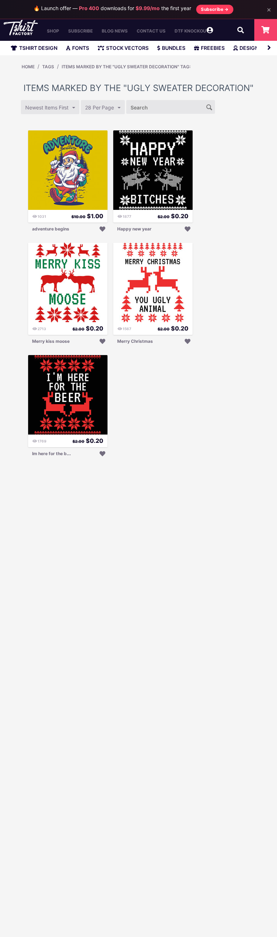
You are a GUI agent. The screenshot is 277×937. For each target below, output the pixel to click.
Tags (48, 66)
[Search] (209, 106)
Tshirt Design (38, 48)
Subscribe (80, 31)
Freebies (213, 48)
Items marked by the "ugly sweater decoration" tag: (126, 66)
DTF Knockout (192, 31)
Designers (253, 48)
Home (28, 66)
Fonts (80, 48)
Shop (53, 31)
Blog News (115, 31)
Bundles (173, 48)
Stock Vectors (127, 48)
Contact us (151, 31)
